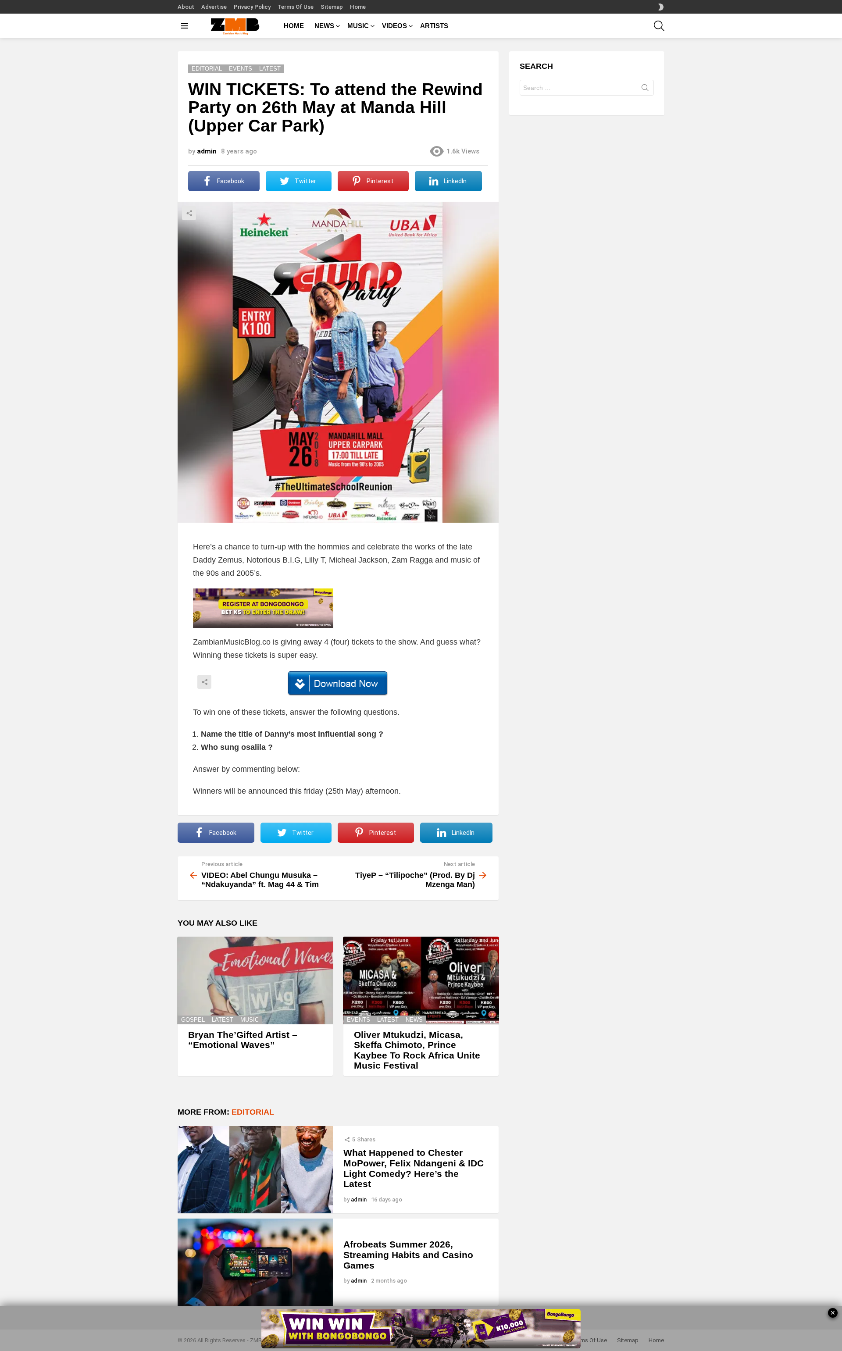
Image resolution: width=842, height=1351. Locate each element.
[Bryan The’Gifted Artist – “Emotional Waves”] (255, 980)
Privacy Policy (252, 7)
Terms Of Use (296, 7)
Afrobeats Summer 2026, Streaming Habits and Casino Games (408, 1254)
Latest (222, 1019)
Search (645, 89)
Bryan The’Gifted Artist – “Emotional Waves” (242, 1040)
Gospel (193, 1019)
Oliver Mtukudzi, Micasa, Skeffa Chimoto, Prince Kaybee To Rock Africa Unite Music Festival (417, 1050)
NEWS (324, 25)
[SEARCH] (659, 26)
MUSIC (358, 25)
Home (358, 7)
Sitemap (332, 7)
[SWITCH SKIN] (660, 7)
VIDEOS (394, 25)
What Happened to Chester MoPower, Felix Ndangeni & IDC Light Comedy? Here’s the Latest (413, 1168)
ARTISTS (434, 25)
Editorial (253, 1112)
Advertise (214, 7)
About (186, 7)
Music (249, 1019)
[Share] (338, 683)
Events (358, 1019)
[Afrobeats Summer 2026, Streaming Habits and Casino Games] (255, 1262)
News (414, 1019)
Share (189, 213)
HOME (294, 25)
